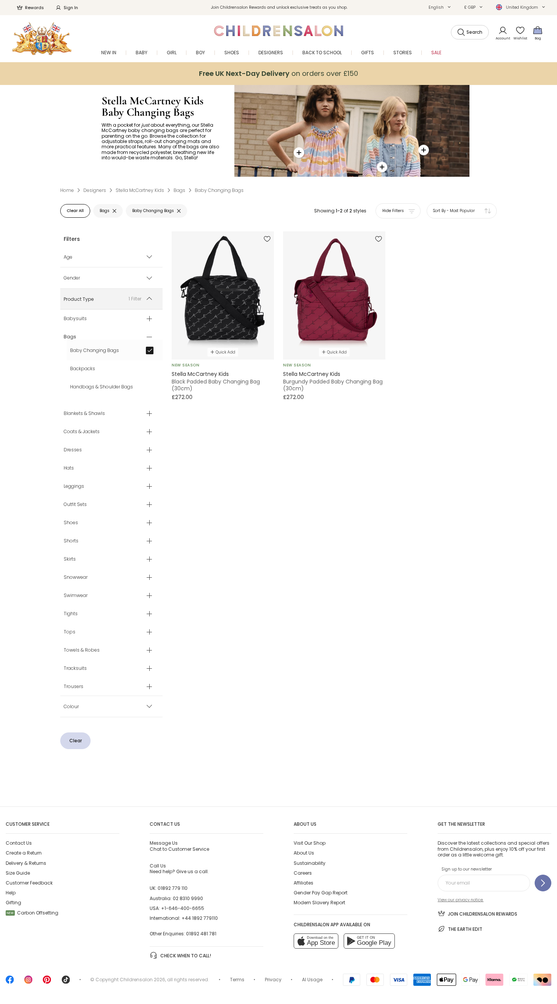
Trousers (73, 687)
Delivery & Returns (26, 863)
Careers (303, 873)
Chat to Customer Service (179, 846)
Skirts (70, 559)
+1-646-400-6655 (182, 908)
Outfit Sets (75, 505)
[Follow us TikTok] (66, 982)
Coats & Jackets (82, 432)
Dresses (73, 450)
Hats (69, 468)
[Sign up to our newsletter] (543, 883)
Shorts (71, 541)
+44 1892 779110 (199, 918)
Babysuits (75, 319)
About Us (304, 853)
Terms (237, 979)
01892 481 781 (201, 933)
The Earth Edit (465, 929)
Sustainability (309, 863)
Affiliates (303, 883)
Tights (71, 614)
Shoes (71, 523)
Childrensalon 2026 (142, 979)
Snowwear (76, 578)
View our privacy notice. (460, 900)
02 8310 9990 (188, 898)
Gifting (13, 902)
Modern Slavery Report (319, 902)
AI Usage (312, 979)
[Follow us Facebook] (10, 982)
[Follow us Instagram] (28, 982)
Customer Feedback (29, 883)
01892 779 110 (173, 888)
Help (11, 892)
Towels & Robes (82, 650)
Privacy (273, 979)
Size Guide (18, 873)
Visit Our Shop (309, 843)
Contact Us (19, 843)
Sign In (71, 8)
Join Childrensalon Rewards (482, 914)
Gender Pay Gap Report (320, 892)
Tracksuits (75, 669)
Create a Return (24, 853)
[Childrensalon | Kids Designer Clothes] (42, 38)
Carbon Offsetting (32, 913)
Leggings (74, 487)
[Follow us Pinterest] (47, 982)
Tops (69, 632)
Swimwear (76, 596)
